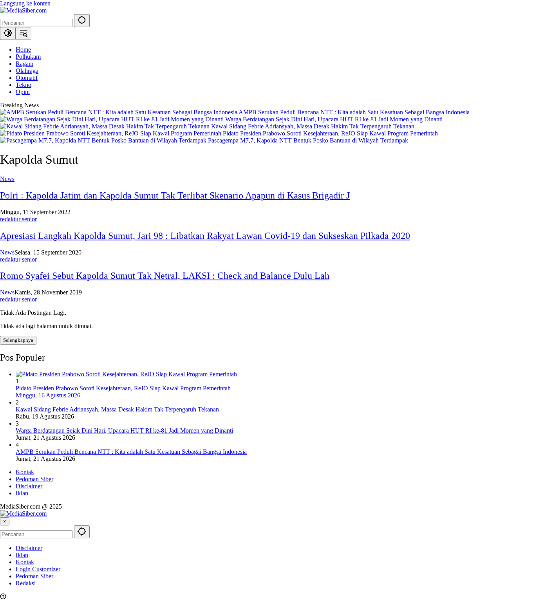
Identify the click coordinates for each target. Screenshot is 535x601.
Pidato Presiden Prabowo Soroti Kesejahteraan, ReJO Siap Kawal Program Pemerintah (330, 133)
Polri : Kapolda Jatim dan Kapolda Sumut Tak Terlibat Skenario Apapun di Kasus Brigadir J (175, 195)
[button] (82, 20)
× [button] (4, 521)
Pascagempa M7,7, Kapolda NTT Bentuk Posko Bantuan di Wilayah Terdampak (308, 140)
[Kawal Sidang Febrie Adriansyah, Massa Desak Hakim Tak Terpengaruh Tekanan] (105, 126)
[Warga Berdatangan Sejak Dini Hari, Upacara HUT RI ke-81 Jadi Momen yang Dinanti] (112, 119)
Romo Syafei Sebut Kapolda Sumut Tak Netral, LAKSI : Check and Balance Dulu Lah (164, 276)
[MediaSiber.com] (23, 10)
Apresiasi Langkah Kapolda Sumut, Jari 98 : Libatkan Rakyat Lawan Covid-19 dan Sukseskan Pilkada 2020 (205, 236)
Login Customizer (38, 569)
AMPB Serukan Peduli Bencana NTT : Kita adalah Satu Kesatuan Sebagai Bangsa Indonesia (354, 112)
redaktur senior (18, 219)
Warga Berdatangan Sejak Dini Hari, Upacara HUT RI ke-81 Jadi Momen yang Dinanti (334, 119)
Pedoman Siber (34, 479)
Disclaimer (29, 486)
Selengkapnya (18, 340)
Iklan (22, 493)
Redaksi (26, 583)
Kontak (25, 472)
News (7, 178)
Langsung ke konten (25, 3)
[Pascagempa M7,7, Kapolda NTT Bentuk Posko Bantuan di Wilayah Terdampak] (104, 140)
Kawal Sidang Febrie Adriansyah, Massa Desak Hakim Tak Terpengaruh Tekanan (312, 126)
